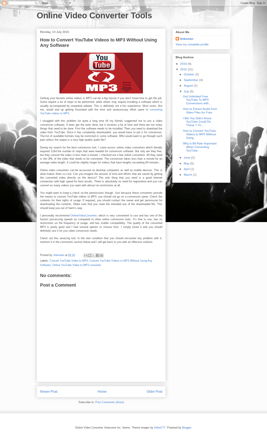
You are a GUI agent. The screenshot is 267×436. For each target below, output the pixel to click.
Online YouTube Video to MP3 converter (76, 265)
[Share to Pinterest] (101, 255)
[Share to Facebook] (98, 255)
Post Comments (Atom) (109, 402)
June (187, 157)
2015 (184, 69)
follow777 (159, 427)
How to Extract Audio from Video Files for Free (200, 110)
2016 (184, 63)
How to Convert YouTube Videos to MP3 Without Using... (199, 134)
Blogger (186, 427)
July (187, 91)
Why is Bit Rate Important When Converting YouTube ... (200, 147)
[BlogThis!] (90, 255)
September (191, 80)
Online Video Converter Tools (94, 15)
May (187, 163)
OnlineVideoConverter (84, 215)
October (189, 74)
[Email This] (86, 255)
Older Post (154, 391)
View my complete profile (192, 44)
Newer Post (48, 391)
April (187, 169)
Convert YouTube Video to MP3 (69, 260)
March (188, 174)
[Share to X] (94, 255)
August (189, 85)
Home (102, 391)
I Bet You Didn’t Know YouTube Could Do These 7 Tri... (197, 122)
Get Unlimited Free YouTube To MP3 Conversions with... (197, 100)
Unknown (186, 38)
